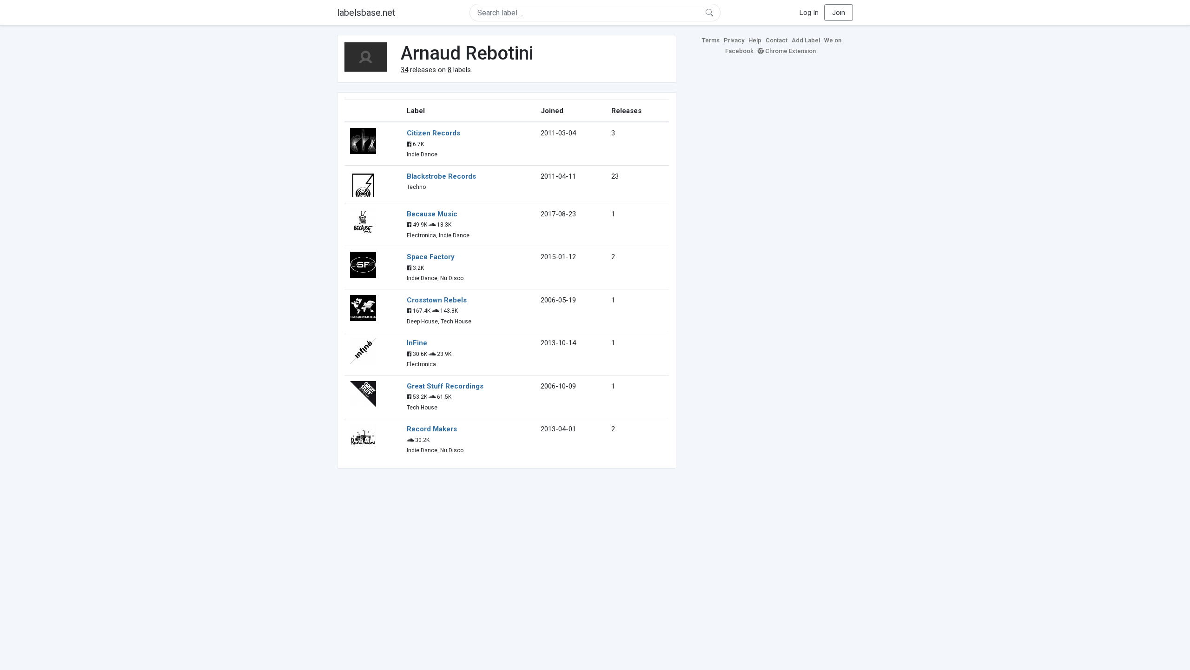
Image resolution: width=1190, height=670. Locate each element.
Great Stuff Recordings (445, 386)
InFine (417, 343)
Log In (809, 12)
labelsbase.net (366, 12)
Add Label (806, 40)
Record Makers (432, 429)
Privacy (734, 40)
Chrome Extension (790, 50)
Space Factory (431, 257)
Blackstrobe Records (441, 176)
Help (754, 40)
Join (838, 12)
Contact (776, 40)
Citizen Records (433, 133)
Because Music (432, 214)
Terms (711, 40)
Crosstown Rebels (437, 300)
